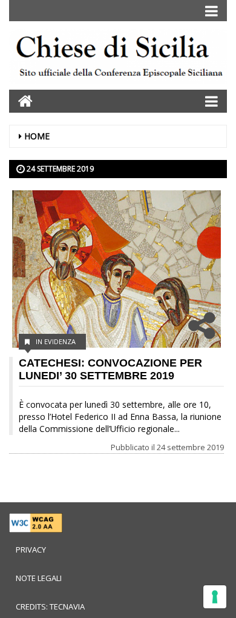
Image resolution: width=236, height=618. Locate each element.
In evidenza (56, 341)
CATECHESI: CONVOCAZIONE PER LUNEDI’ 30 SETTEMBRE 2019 (110, 369)
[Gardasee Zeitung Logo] (118, 58)
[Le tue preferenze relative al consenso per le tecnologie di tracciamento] (214, 596)
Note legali (39, 578)
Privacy (31, 549)
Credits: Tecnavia (50, 606)
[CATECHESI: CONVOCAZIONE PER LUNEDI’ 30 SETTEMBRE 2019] (116, 269)
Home (37, 136)
